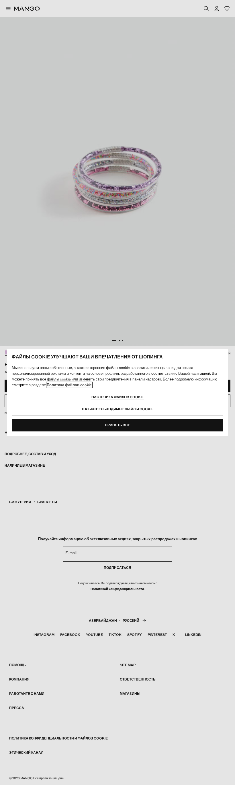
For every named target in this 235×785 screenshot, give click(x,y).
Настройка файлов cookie (117, 397)
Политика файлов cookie (69, 384)
